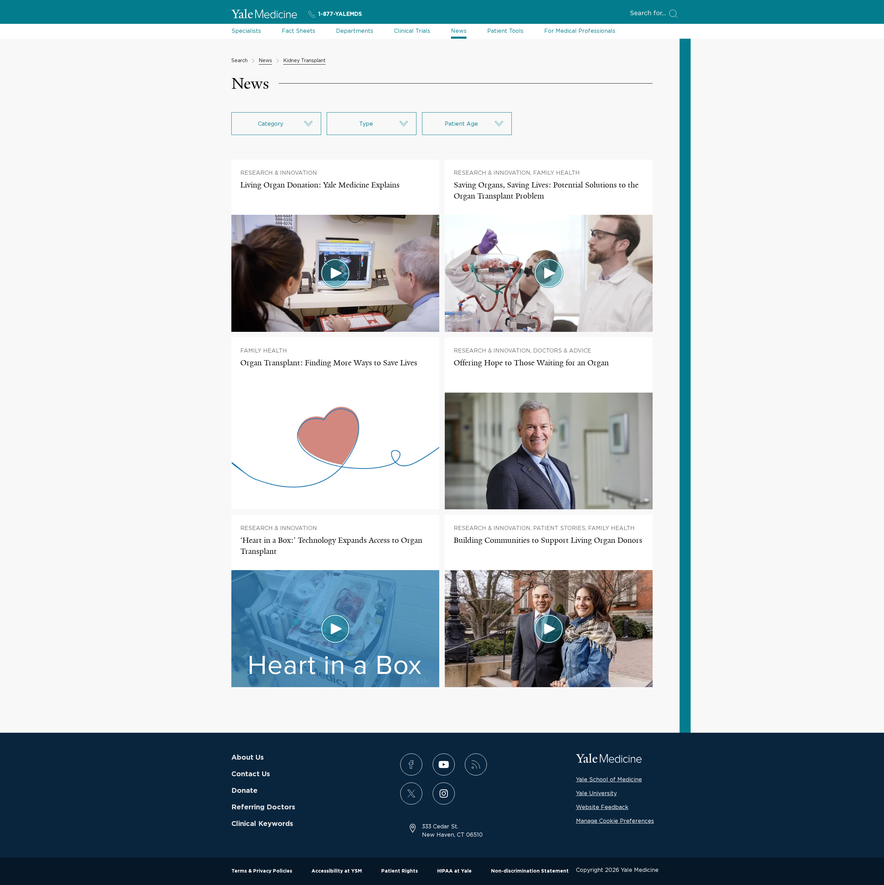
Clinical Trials (412, 31)
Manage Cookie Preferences (615, 821)
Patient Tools (505, 31)
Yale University (596, 793)
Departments (354, 31)
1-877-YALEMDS (340, 14)
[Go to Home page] (264, 15)
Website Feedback (602, 807)
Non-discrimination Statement (530, 871)
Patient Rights (399, 871)
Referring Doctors (263, 807)
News (459, 31)
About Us (247, 757)
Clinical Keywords (262, 823)
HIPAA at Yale (454, 871)
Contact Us (250, 774)
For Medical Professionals (579, 31)
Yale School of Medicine (609, 779)
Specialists (246, 31)
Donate (244, 790)
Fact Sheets (298, 31)
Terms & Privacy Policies (261, 871)
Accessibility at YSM (336, 871)
